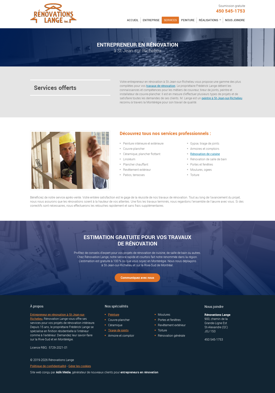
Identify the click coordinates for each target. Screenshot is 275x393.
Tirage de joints (118, 330)
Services (170, 20)
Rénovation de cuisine (205, 154)
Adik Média (63, 372)
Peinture (188, 20)
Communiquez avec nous (137, 278)
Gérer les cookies (79, 366)
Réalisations (211, 21)
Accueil (132, 20)
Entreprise (151, 20)
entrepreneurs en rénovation (139, 372)
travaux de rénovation (160, 86)
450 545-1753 (230, 11)
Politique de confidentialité (48, 366)
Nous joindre (235, 20)
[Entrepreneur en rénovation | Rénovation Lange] (53, 24)
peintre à (222, 98)
